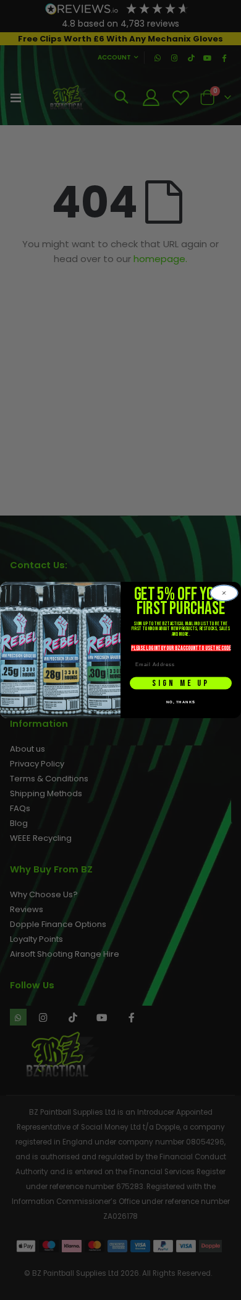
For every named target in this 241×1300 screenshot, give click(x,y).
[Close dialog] (224, 593)
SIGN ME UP (181, 683)
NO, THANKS (181, 702)
